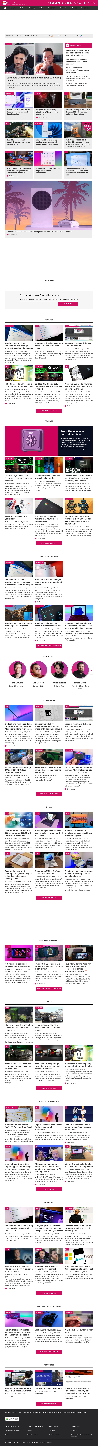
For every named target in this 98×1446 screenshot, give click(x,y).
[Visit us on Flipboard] (62, 3)
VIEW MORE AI (48, 1189)
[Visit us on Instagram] (59, 3)
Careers (29, 1431)
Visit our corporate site (78, 1412)
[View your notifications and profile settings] (85, 3)
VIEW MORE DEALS (48, 897)
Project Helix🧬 (77, 36)
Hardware (52, 8)
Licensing (52, 1431)
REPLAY (41, 8)
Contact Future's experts (35, 1426)
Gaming (32, 8)
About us (74, 1431)
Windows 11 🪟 (48, 36)
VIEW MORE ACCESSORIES (48, 1351)
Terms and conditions (12, 1426)
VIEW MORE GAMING (48, 1088)
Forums (7, 1435)
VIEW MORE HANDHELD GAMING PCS (48, 988)
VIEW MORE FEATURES (48, 411)
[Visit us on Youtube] (56, 3)
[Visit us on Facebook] (49, 3)
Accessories (85, 8)
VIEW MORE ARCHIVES (48, 543)
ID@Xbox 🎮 (62, 36)
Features (13, 8)
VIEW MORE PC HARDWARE (48, 794)
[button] (91, 3)
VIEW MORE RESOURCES (49, 1404)
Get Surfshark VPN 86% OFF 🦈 (27, 36)
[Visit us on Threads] (65, 3)
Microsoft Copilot (11, 1107)
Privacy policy (53, 1426)
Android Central (54, 1435)
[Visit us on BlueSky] (68, 3)
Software (73, 8)
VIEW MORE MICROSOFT (48, 1293)
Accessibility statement (12, 1431)
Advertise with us (32, 1435)
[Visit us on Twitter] (52, 3)
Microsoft (63, 8)
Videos (22, 8)
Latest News (75, 45)
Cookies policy (75, 1426)
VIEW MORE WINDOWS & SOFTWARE (48, 645)
